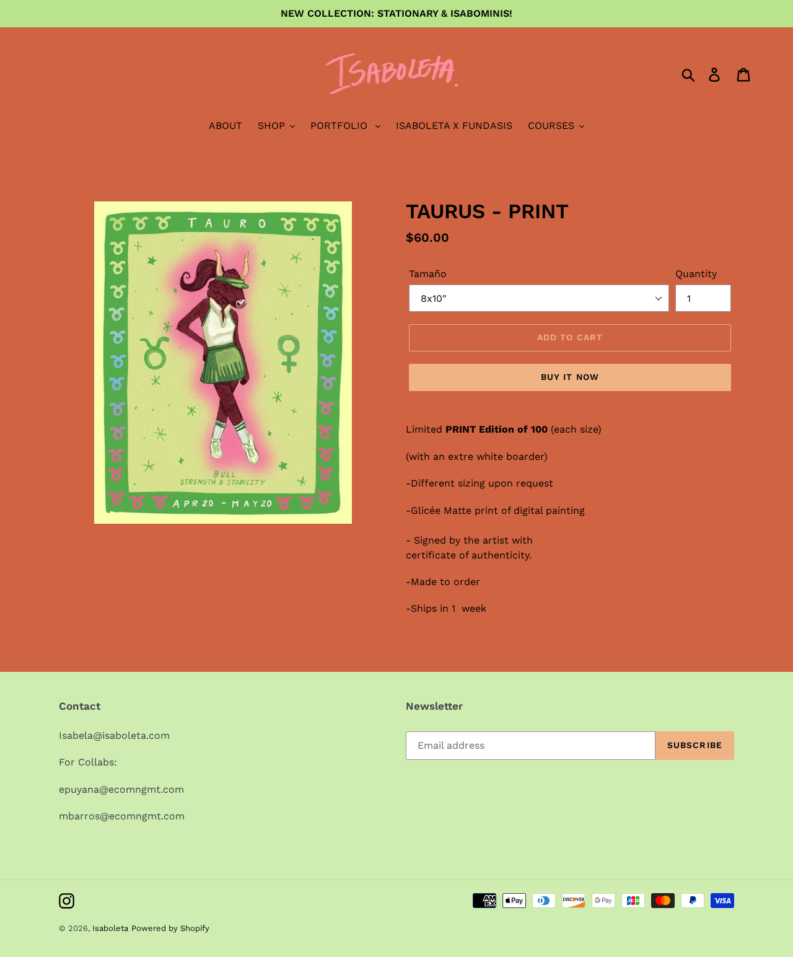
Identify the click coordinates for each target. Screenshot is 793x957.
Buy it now (570, 377)
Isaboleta (110, 928)
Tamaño (428, 274)
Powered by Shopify (170, 928)
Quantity (696, 274)
